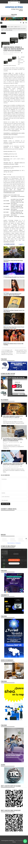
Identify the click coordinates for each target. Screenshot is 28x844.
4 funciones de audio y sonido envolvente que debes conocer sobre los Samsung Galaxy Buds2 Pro (13, 464)
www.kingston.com (16, 130)
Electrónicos (3, 33)
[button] (25, 841)
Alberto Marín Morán (15, 52)
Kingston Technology (8, 54)
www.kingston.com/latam (9, 241)
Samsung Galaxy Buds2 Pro (12, 467)
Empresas (8, 425)
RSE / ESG (12, 425)
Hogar (8, 403)
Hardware (8, 450)
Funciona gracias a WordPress (7, 840)
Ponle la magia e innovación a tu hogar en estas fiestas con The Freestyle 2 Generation (13, 416)
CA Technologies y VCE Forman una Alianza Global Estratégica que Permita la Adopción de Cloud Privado (7, 352)
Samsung (5, 420)
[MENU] (1, 23)
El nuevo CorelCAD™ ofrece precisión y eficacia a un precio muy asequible (21, 351)
